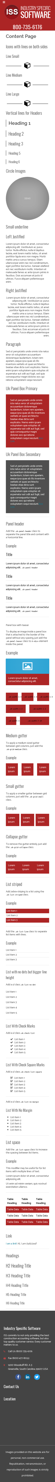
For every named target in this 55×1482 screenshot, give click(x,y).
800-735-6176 (27, 27)
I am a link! (11, 1244)
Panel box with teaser (17, 625)
